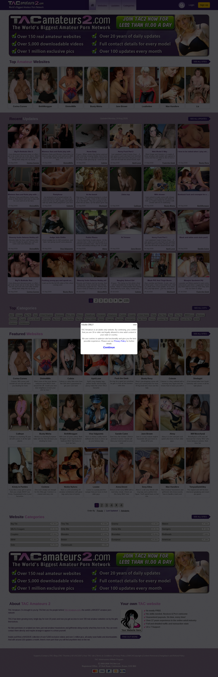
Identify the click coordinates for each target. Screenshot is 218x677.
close (135, 325)
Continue (109, 347)
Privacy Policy (120, 341)
